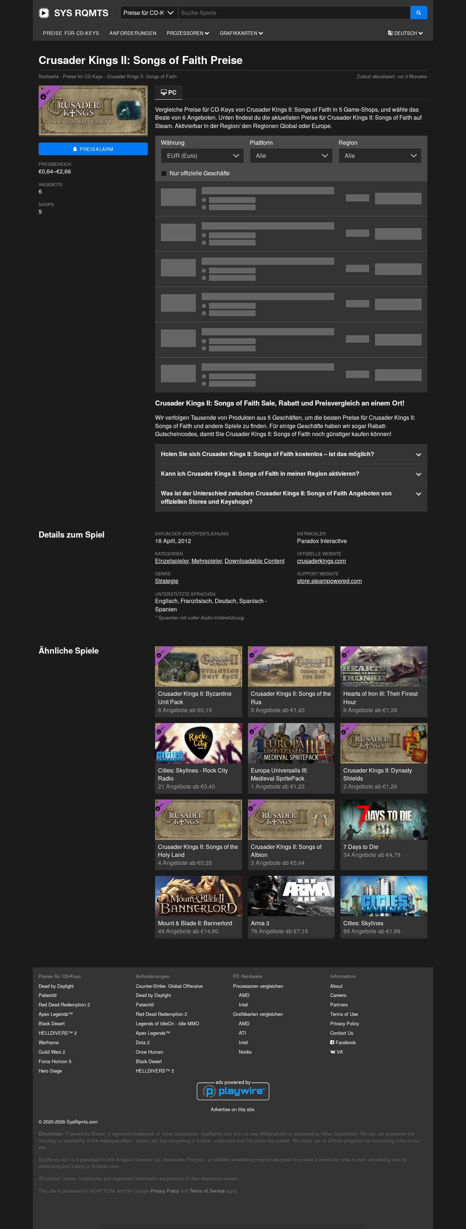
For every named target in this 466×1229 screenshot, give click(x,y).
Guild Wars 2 (52, 1051)
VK (339, 1051)
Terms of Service (207, 1190)
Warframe (49, 1042)
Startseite (73, 13)
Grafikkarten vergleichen (258, 1013)
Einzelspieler (172, 560)
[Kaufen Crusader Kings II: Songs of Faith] (291, 198)
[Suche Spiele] (418, 12)
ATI (242, 1032)
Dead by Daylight (56, 985)
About (336, 985)
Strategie (166, 580)
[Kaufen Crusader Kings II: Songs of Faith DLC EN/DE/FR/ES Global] (291, 269)
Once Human (149, 1051)
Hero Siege (50, 1070)
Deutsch (405, 32)
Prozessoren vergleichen (258, 985)
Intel (243, 1004)
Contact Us (341, 1032)
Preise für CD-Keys (71, 32)
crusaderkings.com (321, 560)
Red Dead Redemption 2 (64, 1004)
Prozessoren (186, 32)
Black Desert (52, 1023)
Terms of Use (344, 1013)
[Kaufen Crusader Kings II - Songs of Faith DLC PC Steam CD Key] (291, 233)
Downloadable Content (254, 560)
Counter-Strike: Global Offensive (169, 985)
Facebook (345, 1042)
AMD (244, 994)
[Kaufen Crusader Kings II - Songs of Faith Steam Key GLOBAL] (291, 339)
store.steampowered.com (329, 580)
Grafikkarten (239, 32)
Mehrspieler (206, 560)
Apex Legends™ (56, 1013)
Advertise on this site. (233, 1109)
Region (348, 143)
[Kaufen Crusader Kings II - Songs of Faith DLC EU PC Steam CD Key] (291, 375)
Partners (339, 1004)
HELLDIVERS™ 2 (58, 1032)
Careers (338, 994)
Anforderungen (133, 32)
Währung (173, 143)
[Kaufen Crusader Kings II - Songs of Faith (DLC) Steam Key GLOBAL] (291, 304)
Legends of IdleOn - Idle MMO (167, 1023)
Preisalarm (96, 148)
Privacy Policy (344, 1023)
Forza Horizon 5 (55, 1061)
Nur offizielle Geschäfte (200, 173)
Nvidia (245, 1051)
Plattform (261, 143)
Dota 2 (143, 1042)
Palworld (47, 994)
